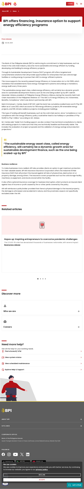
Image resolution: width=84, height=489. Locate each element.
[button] (37, 278)
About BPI (5, 11)
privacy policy (42, 469)
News (14, 11)
